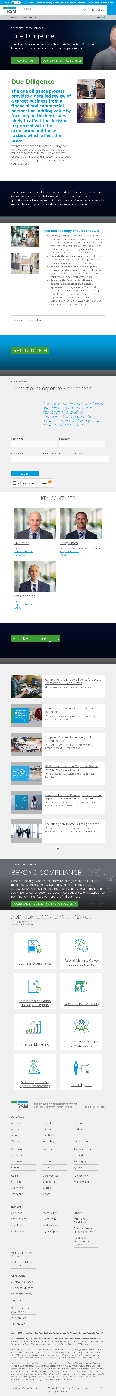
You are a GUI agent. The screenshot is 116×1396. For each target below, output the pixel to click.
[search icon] (84, 10)
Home (14, 17)
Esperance (17, 1187)
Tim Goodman (24, 596)
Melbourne (19, 554)
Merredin (47, 1187)
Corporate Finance (28, 17)
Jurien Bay (48, 1141)
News (73, 2)
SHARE (98, 17)
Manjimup (48, 1167)
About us (16, 1213)
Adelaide (16, 1123)
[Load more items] (58, 849)
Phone (78, 453)
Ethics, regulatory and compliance (21, 1263)
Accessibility (49, 1213)
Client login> (49, 1219)
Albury (15, 1135)
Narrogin (79, 1123)
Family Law (69, 745)
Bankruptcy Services (85, 831)
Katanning (48, 1155)
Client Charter (19, 1225)
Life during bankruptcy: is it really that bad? (73, 824)
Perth (63, 554)
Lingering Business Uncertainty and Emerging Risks (68, 739)
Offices (81, 2)
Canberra (16, 1167)
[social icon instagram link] (94, 1107)
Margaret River (50, 1175)
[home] (11, 9)
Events (29, 2)
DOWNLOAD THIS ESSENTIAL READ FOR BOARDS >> (44, 903)
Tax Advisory (18, 1323)
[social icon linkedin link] (85, 1107)
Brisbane (16, 1149)
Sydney (17, 607)
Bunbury (16, 1155)
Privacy (77, 1213)
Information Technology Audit (63, 687)
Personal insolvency (58, 828)
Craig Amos (69, 543)
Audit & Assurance (22, 1282)
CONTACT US (25, 60)
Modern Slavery (51, 1225)
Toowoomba (81, 1175)
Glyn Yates (21, 543)
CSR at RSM (18, 1231)
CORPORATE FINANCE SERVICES (62, 60)
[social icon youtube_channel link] (103, 1107)
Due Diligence (86, 687)
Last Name (65, 438)
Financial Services (64, 806)
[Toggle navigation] (111, 10)
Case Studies (18, 1219)
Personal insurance (81, 803)
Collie (14, 1175)
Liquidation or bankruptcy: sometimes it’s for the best (71, 710)
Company (16, 453)
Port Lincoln (81, 1141)
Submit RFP (107, 2)
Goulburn (48, 1135)
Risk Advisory (18, 1317)
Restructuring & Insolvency (20, 1309)
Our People (93, 2)
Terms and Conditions (80, 1220)
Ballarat (15, 1141)
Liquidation (76, 828)
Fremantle (17, 1194)
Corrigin (16, 1181)
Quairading (80, 1155)
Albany (15, 1129)
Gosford (47, 1129)
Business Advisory (22, 1288)
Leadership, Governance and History (83, 1241)
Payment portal (51, 1231)
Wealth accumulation (59, 803)
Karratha (47, 1149)
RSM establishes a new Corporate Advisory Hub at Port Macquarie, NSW (72, 768)
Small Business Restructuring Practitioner (68, 716)
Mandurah (48, 1161)
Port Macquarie (83, 1149)
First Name (17, 438)
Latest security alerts (47, 2)
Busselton (17, 1161)
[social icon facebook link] (89, 1107)
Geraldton (48, 1123)
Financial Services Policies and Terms (84, 1230)
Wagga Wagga (82, 1181)
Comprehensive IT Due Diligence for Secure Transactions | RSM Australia (73, 681)
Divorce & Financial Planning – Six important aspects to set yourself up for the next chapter (73, 796)
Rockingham (81, 1161)
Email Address (50, 453)
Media (64, 2)
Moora (46, 1194)
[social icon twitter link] (98, 1107)
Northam (79, 1129)
